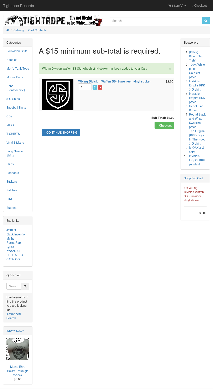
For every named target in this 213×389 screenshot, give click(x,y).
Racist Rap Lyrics (13, 244)
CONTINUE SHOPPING (62, 132)
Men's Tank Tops (17, 68)
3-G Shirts (13, 99)
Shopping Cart (193, 178)
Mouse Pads (14, 77)
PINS (9, 199)
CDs (9, 116)
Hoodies (11, 60)
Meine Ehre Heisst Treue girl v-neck (17, 370)
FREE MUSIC (15, 255)
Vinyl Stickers (15, 142)
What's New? (15, 331)
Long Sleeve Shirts (14, 153)
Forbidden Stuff (16, 51)
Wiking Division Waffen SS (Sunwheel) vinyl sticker (194, 194)
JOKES (11, 230)
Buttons (11, 208)
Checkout (200, 5)
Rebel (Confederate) (15, 88)
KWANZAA (13, 251)
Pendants (12, 173)
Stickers (11, 181)
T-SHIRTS (13, 134)
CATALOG (13, 259)
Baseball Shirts (16, 107)
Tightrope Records (18, 5)
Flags (10, 164)
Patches (11, 190)
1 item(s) (177, 5)
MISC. (10, 125)
